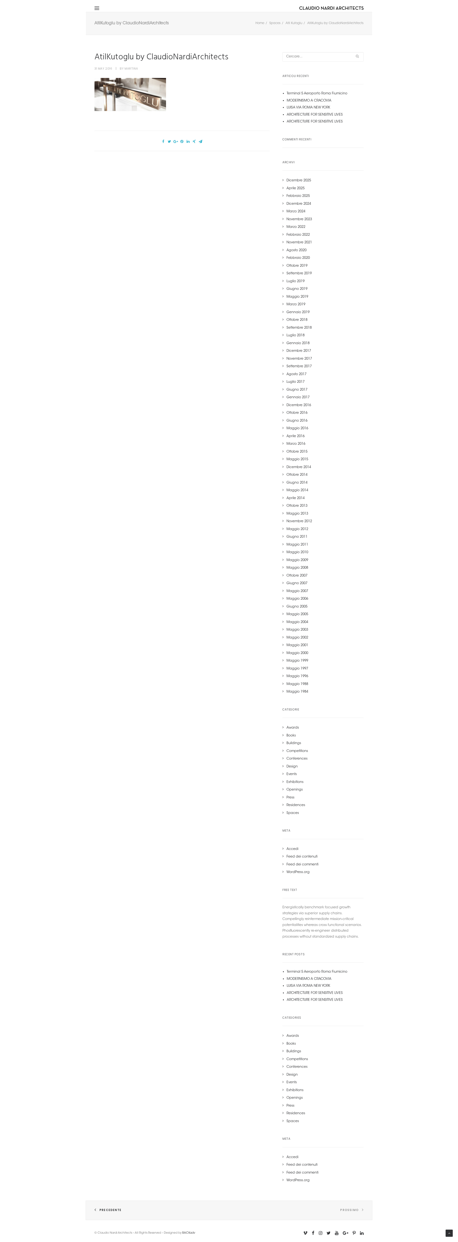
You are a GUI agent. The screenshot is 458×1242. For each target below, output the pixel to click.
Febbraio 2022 (298, 235)
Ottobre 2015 (296, 452)
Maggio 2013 (297, 514)
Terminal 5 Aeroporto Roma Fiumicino (317, 93)
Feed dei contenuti (301, 857)
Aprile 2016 (295, 436)
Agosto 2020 (296, 250)
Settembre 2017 (299, 366)
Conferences (296, 759)
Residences (295, 805)
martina (131, 68)
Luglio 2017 (295, 382)
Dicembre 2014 (298, 467)
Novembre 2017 (299, 359)
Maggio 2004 (297, 622)
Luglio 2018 (295, 335)
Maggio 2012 (297, 529)
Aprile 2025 (295, 188)
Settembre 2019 (299, 273)
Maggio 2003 (297, 630)
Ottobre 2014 (296, 475)
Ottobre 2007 (296, 576)
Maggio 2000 (297, 653)
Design (292, 766)
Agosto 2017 (296, 374)
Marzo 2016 (295, 444)
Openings (294, 790)
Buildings (293, 743)
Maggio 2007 (297, 591)
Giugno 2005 (296, 606)
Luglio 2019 (295, 281)
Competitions (297, 751)
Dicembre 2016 (298, 405)
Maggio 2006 (297, 599)
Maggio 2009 (297, 560)
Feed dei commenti (302, 864)
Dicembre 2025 (298, 180)
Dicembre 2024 (298, 204)
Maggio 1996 (297, 676)
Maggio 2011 (297, 545)
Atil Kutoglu (294, 23)
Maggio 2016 (297, 428)
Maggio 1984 (297, 692)
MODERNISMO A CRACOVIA (309, 100)
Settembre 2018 (299, 328)
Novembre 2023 (299, 219)
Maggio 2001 (297, 645)
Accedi (292, 849)
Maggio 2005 (297, 614)
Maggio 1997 (297, 668)
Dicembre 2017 (298, 351)
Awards (292, 728)
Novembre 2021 (299, 242)
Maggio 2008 (297, 568)
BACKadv (188, 1233)
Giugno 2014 (296, 483)
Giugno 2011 (296, 537)
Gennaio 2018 (298, 343)
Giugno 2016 (296, 421)
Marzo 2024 (295, 211)
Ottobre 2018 (296, 320)
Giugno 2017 (296, 390)
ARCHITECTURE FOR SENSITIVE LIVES (315, 115)
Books (291, 735)
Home (259, 23)
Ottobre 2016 (296, 413)
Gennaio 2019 (298, 312)
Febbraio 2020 (298, 258)
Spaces (275, 23)
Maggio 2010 (297, 552)
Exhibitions (294, 782)
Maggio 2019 (297, 297)
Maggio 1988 (297, 684)
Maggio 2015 (297, 459)
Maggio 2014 (297, 490)
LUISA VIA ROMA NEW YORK (308, 107)
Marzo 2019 (295, 304)
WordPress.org (298, 872)
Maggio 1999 (297, 661)
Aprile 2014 (295, 498)
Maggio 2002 (297, 637)
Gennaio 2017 (298, 397)
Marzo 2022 (295, 227)
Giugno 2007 (296, 583)
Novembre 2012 (299, 521)
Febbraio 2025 (298, 196)
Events (291, 774)
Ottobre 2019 (296, 266)
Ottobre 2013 (296, 506)
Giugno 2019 (296, 289)
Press (290, 797)
